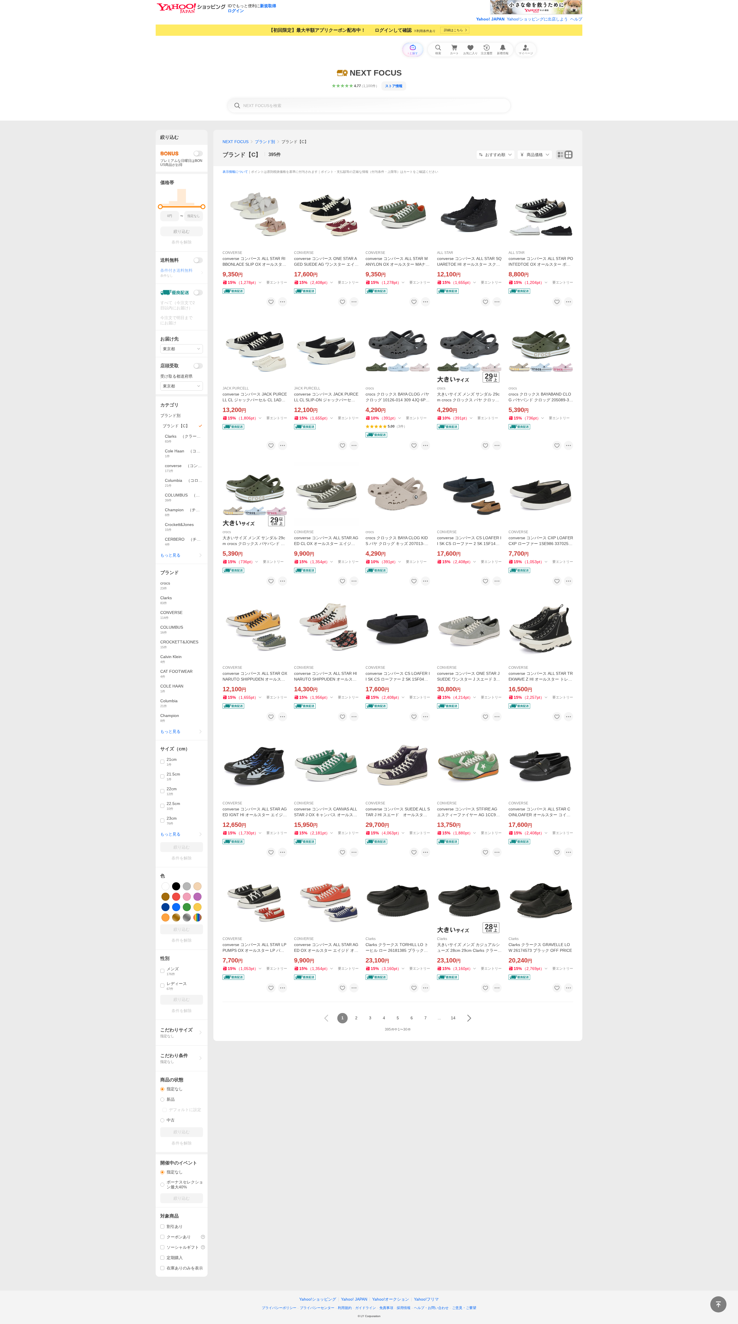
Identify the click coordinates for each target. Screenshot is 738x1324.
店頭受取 (169, 365)
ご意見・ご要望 (464, 1308)
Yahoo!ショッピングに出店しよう (537, 19)
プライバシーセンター (317, 1308)
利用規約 (345, 1308)
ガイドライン (365, 1308)
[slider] (160, 206)
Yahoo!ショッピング (317, 1299)
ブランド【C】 (242, 154)
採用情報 (404, 1308)
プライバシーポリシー (279, 1308)
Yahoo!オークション (390, 1299)
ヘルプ (576, 19)
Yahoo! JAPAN (490, 19)
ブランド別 (265, 141)
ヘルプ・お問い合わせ (431, 1308)
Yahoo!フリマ (426, 1299)
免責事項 (386, 1308)
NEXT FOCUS (235, 141)
